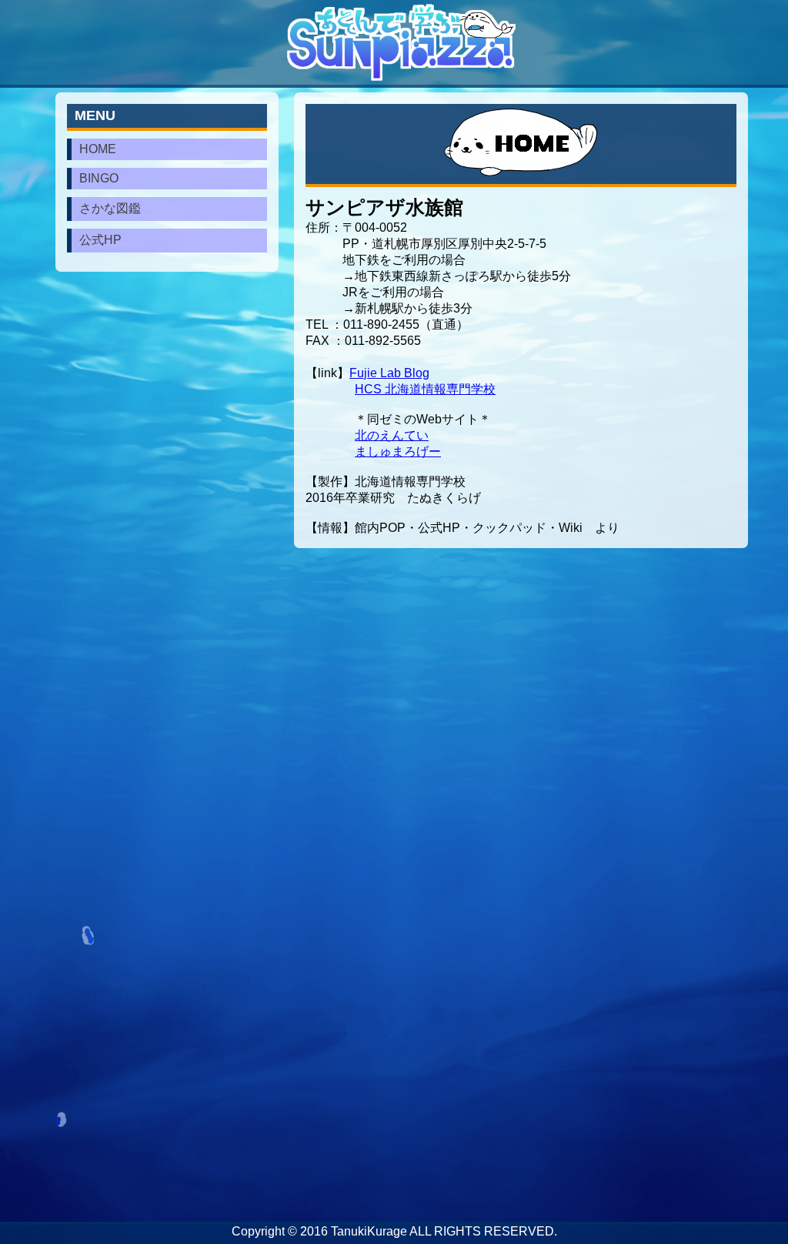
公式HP (100, 239)
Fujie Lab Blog (389, 373)
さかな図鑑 (110, 208)
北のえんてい (392, 435)
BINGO (99, 178)
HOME (97, 149)
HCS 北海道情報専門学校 (425, 389)
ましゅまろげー (398, 451)
